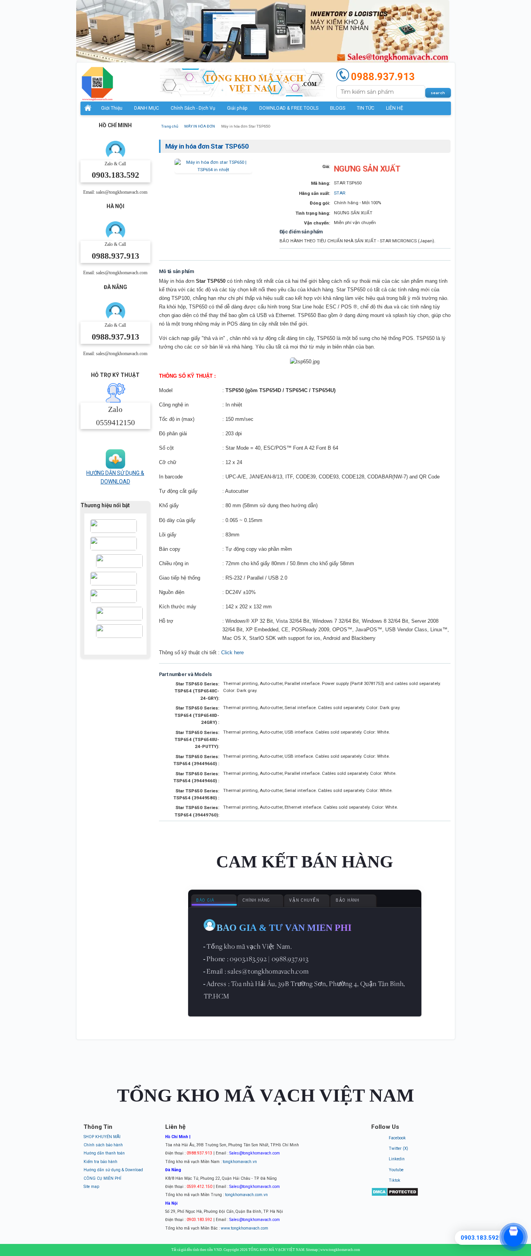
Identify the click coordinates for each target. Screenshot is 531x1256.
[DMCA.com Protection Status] (394, 1195)
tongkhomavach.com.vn (246, 1194)
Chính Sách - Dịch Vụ (193, 108)
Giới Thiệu (111, 108)
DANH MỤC (146, 108)
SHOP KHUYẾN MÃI (102, 1136)
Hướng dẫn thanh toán (104, 1153)
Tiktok (394, 1180)
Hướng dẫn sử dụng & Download (113, 1169)
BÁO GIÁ (205, 900)
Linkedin (397, 1158)
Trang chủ (169, 126)
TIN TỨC (365, 108)
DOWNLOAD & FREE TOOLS (288, 108)
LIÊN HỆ (394, 108)
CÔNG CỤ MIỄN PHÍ (102, 1178)
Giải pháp (237, 108)
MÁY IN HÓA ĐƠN (199, 126)
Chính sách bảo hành (103, 1144)
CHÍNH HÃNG (256, 900)
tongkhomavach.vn (240, 1161)
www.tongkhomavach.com (244, 1228)
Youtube (396, 1169)
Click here (232, 652)
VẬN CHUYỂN (304, 900)
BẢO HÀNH (348, 900)
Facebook (397, 1137)
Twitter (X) (398, 1148)
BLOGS (337, 108)
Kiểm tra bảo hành (100, 1161)
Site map (91, 1186)
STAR (339, 193)
